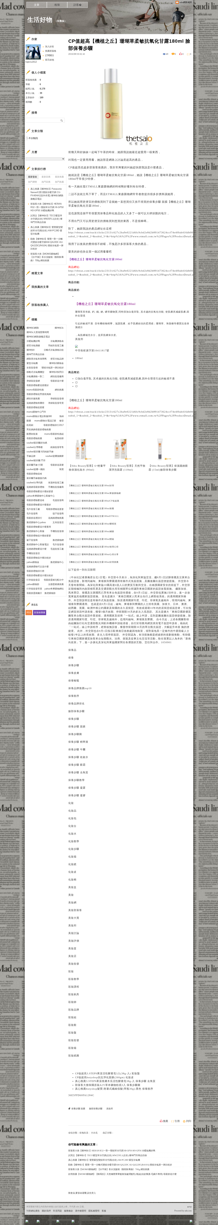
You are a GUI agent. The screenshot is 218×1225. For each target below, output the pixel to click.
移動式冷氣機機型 (35, 372)
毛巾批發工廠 (33, 509)
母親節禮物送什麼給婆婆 (39, 535)
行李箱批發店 (33, 580)
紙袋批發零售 (57, 447)
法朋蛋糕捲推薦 (56, 584)
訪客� (77, 4)
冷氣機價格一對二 (35, 376)
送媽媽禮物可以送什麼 (38, 566)
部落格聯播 (39, 612)
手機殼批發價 (57, 531)
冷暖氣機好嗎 (33, 341)
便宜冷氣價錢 (33, 345)
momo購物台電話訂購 (45, 420)
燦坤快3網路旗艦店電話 (38, 336)
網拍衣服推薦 (33, 398)
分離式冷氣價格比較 (54, 350)
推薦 (165, 1121)
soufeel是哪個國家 (54, 456)
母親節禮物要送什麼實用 (39, 527)
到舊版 (60, 21)
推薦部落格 (50, 51)
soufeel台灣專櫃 (35, 447)
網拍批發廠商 (57, 376)
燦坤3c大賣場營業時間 (38, 332)
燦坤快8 (30, 350)
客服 (104, 1211)
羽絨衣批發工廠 (56, 345)
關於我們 (46, 1211)
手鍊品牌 (31, 456)
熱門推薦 (59, 182)
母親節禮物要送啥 (35, 500)
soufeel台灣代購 (35, 482)
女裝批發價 (32, 367)
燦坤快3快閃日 (56, 372)
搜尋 (62, 120)
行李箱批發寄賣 (34, 588)
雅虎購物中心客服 (35, 531)
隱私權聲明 (93, 1211)
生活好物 (39, 19)
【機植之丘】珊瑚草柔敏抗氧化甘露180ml (95, 400)
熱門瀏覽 (32, 182)
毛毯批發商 (58, 500)
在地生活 (83, 1132)
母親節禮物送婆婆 (55, 509)
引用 (177, 1121)
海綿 (61, 416)
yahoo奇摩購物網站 (54, 588)
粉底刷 (30, 425)
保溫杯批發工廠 (56, 482)
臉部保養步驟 (168, 469)
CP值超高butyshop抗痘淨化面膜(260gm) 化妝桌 (104, 1077)
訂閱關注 (49, 55)
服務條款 (68, 1211)
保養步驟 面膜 (158, 201)
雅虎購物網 (58, 540)
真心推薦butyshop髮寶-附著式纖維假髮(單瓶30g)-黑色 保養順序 (114, 1088)
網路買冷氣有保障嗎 (36, 358)
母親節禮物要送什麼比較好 (40, 575)
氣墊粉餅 (59, 438)
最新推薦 (59, 177)
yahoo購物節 (33, 584)
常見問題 (57, 1211)
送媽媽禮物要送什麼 (36, 549)
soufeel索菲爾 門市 (36, 460)
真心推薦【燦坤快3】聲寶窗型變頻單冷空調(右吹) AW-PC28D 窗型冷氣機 (104, 1160)
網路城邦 (184, 1222)
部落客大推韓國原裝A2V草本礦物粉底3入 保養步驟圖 (107, 1085)
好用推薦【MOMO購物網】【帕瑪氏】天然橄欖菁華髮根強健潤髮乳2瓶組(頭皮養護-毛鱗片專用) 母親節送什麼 (122, 1174)
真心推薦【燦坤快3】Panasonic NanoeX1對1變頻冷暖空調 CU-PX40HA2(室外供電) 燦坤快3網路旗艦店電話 (46, 194)
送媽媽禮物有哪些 (35, 403)
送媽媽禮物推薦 (56, 518)
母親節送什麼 (57, 381)
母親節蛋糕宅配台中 (54, 580)
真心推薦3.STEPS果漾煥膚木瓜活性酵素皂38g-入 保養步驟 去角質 (115, 1081)
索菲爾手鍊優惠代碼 (36, 478)
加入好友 (49, 46)
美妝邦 (79, 339)
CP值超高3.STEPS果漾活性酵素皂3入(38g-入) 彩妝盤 (107, 1073)
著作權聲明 (80, 1211)
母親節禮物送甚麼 (35, 407)
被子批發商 (32, 540)
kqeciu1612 (31, 62)
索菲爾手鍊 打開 (35, 465)
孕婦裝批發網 (33, 381)
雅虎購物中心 (57, 562)
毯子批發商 (58, 513)
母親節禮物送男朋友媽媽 (39, 394)
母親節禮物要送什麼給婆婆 (40, 491)
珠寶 (61, 469)
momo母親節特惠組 (54, 434)
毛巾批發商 (32, 513)
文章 (36, 4)
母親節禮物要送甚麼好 (38, 385)
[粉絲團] (27, 1221)
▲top (189, 1206)
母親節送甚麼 (57, 465)
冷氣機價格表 (57, 341)
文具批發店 (58, 522)
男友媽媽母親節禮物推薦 (39, 429)
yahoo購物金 (33, 562)
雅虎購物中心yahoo (36, 522)
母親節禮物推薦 (34, 438)
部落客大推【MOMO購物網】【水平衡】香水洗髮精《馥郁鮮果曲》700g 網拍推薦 (108, 1169)
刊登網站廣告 (33, 1211)
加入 (176, 1222)
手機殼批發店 (33, 553)
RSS (29, 612)
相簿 (57, 4)
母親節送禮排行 (34, 518)
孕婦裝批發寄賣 (56, 403)
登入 (169, 1222)
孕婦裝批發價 (57, 398)
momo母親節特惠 (35, 389)
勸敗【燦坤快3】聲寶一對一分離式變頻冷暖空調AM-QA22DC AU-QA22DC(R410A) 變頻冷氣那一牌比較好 (120, 1164)
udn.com (188, 1211)
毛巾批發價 (58, 544)
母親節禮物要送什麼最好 (39, 504)
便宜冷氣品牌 (57, 358)
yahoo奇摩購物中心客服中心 (41, 496)
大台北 (94, 1132)
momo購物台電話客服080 (39, 416)
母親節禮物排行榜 (35, 571)
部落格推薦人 (40, 304)
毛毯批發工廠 (57, 549)
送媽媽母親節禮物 (35, 487)
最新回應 (46, 177)
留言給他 (49, 60)
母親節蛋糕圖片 (34, 593)
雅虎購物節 (50, 593)
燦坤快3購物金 (56, 363)
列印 (188, 1121)
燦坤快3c (59, 328)
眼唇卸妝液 (32, 434)
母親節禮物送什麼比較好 (39, 557)
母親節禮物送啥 (34, 473)
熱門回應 (46, 182)
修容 (61, 420)
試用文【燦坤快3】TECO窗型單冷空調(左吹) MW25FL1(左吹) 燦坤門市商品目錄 (107, 1155)
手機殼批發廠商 (56, 487)
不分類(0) (33, 138)
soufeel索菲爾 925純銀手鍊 (40, 451)
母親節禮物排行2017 (53, 425)
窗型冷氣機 (32, 363)
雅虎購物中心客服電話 (38, 544)
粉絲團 (32, 1222)
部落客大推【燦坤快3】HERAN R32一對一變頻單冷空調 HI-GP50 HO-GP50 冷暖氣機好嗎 (111, 1150)
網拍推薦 (59, 389)
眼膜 (29, 420)
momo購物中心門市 (36, 412)
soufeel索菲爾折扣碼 (37, 442)
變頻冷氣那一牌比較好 (53, 367)
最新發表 (32, 177)
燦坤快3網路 (33, 328)
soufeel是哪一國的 (36, 469)
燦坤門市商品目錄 (35, 354)
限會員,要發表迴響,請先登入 (82, 1193)
